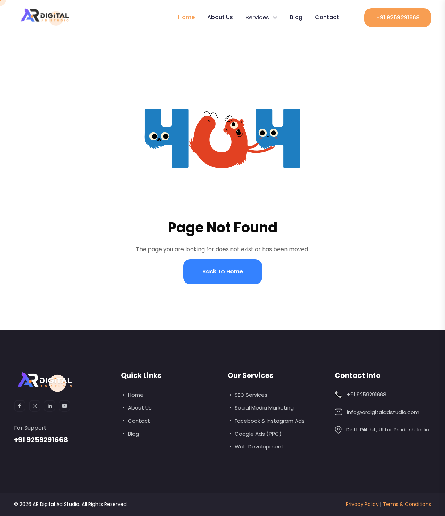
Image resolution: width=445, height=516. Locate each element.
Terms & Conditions (407, 504)
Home (186, 17)
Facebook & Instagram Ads (270, 420)
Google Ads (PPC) (258, 433)
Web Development (259, 446)
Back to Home (222, 272)
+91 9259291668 (398, 18)
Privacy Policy (362, 504)
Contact (327, 17)
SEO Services (251, 394)
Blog (296, 17)
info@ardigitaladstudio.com (383, 412)
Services (257, 18)
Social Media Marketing (264, 407)
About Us (220, 17)
